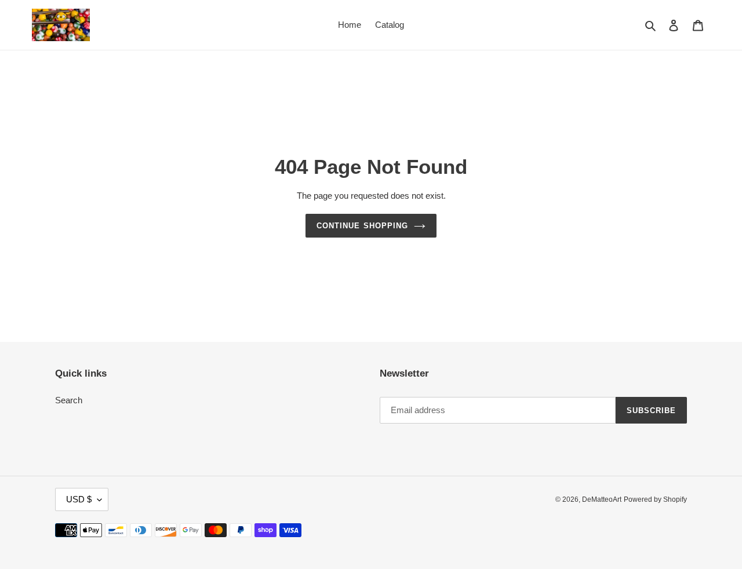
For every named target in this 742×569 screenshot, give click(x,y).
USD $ (79, 499)
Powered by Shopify (655, 499)
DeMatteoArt (601, 499)
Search (68, 400)
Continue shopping (362, 225)
